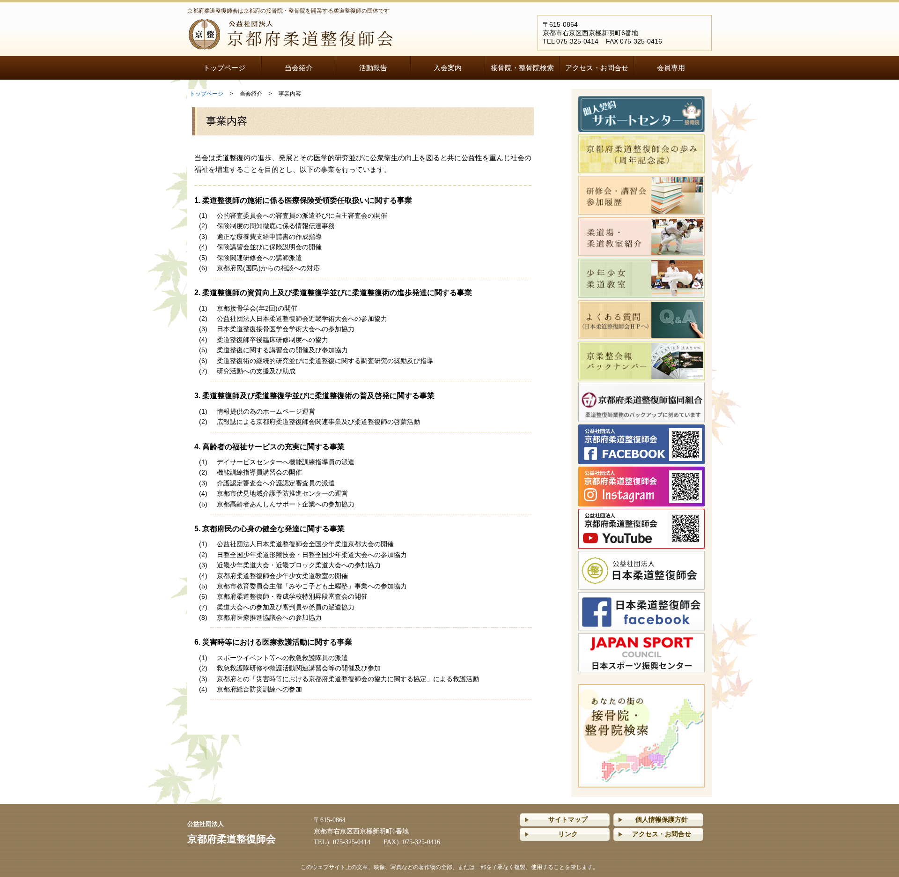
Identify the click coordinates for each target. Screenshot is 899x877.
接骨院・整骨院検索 (522, 68)
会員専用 (671, 68)
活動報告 (373, 68)
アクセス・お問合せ (596, 68)
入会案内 (448, 68)
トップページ (224, 68)
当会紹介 (299, 68)
